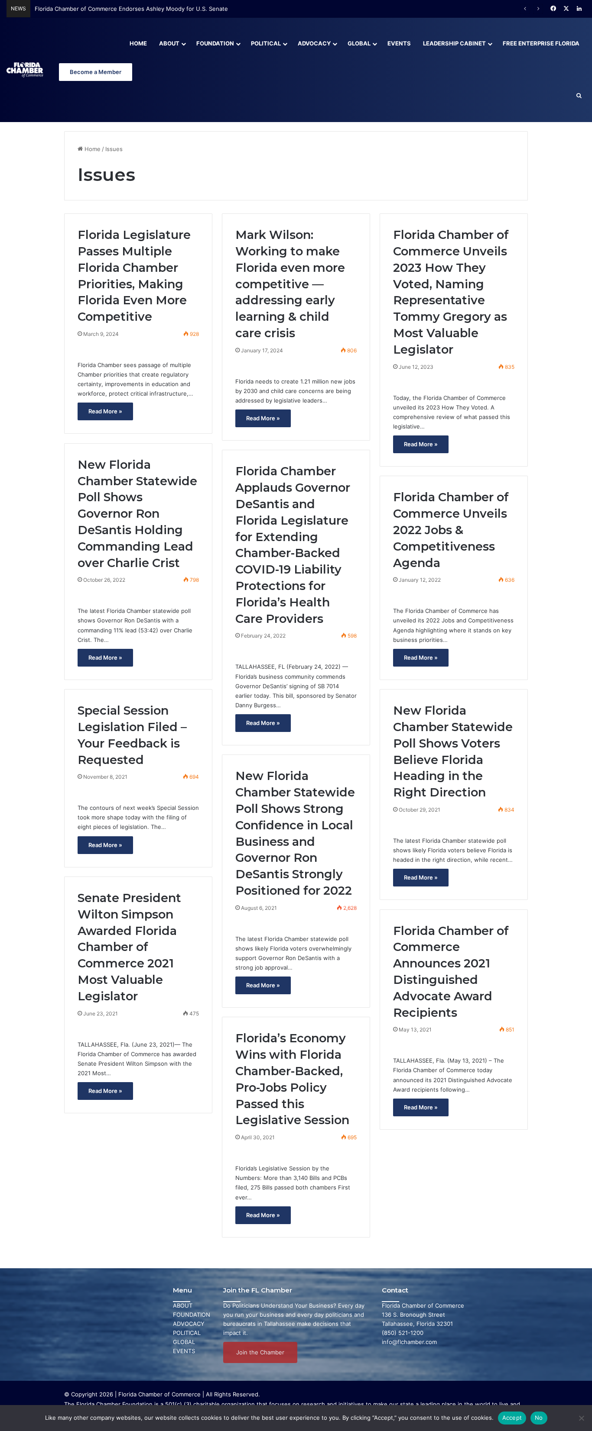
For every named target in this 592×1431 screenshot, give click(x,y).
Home (138, 43)
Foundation (215, 43)
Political (266, 43)
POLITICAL (187, 1332)
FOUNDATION (191, 1314)
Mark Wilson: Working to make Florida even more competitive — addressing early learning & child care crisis (290, 284)
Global (359, 43)
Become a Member (95, 71)
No (539, 1417)
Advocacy (314, 43)
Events (399, 43)
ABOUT (182, 1305)
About (169, 43)
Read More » (105, 411)
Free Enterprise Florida (541, 43)
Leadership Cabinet (454, 43)
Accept (512, 1417)
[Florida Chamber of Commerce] (25, 69)
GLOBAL (184, 1341)
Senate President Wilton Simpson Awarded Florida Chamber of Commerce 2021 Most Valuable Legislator (129, 947)
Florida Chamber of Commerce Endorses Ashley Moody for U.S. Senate (131, 8)
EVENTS (184, 1350)
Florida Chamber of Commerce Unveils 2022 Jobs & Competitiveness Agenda (451, 530)
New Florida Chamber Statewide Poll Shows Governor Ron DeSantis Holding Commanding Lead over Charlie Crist (137, 514)
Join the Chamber (260, 1352)
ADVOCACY (189, 1323)
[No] (581, 1418)
